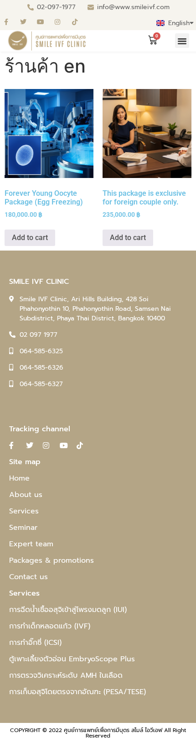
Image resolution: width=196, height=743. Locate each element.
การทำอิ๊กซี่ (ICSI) (35, 642)
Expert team (31, 544)
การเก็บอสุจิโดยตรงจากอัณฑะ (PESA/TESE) (77, 691)
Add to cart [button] (30, 237)
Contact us (28, 576)
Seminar (23, 527)
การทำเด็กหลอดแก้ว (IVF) (49, 626)
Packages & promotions (51, 560)
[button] (182, 40)
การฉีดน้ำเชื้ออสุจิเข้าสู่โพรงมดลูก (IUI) (68, 609)
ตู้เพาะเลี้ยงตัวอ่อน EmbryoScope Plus (72, 659)
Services (24, 511)
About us (25, 494)
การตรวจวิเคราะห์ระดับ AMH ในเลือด (66, 675)
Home (19, 478)
